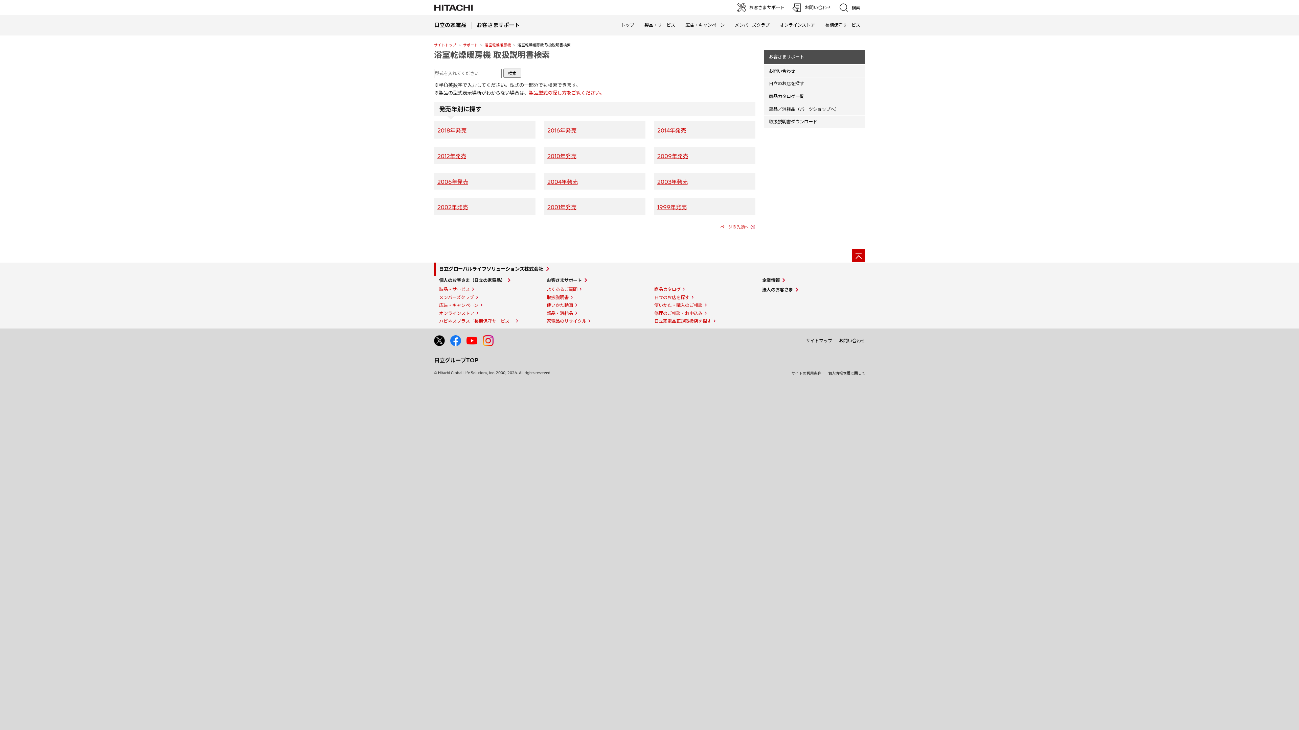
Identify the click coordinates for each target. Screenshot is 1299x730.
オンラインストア (797, 25)
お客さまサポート (786, 56)
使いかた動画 (560, 305)
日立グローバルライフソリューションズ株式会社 (491, 269)
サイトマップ (819, 340)
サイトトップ (445, 45)
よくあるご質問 (562, 289)
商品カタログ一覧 (786, 96)
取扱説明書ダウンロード (793, 121)
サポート (470, 45)
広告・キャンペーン (458, 305)
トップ (627, 25)
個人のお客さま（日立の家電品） (472, 280)
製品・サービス (454, 289)
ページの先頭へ (734, 226)
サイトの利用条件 (806, 373)
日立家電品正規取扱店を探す (682, 321)
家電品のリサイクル (566, 321)
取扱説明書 (558, 297)
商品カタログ (667, 289)
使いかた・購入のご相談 (678, 305)
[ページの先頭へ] (858, 255)
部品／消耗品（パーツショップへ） (804, 109)
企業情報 (771, 280)
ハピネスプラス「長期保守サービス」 (476, 321)
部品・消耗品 (560, 313)
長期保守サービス (842, 25)
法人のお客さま (777, 289)
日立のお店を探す (786, 83)
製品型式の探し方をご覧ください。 (567, 93)
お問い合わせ (782, 71)
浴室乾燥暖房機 (498, 45)
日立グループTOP (456, 360)
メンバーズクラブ (752, 25)
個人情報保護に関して (846, 373)
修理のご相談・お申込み (678, 313)
